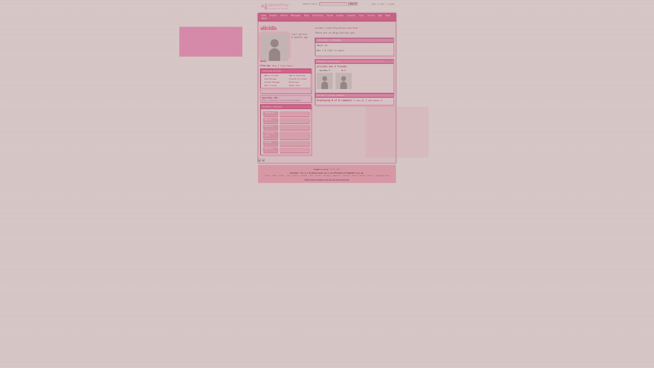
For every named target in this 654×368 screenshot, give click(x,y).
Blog (306, 17)
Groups (340, 17)
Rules (281, 177)
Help (374, 5)
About (264, 19)
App (380, 17)
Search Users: (310, 5)
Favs (361, 17)
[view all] (388, 64)
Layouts (351, 17)
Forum (330, 17)
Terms (318, 177)
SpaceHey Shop (382, 177)
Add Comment (374, 103)
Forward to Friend (297, 81)
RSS (311, 177)
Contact (346, 177)
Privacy (326, 177)
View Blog (352, 31)
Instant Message (271, 85)
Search (353, 5)
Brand (295, 177)
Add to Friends (270, 78)
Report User (294, 88)
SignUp (391, 5)
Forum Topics (287, 68)
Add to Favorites (296, 78)
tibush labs (334, 170)
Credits (303, 177)
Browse (273, 17)
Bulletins (318, 17)
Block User (293, 85)
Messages (296, 17)
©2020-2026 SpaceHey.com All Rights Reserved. (327, 181)
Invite (371, 17)
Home (263, 17)
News (275, 177)
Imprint (336, 177)
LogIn (382, 5)
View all (360, 103)
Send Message (269, 81)
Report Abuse (358, 177)
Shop (387, 17)
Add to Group (269, 88)
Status (370, 177)
